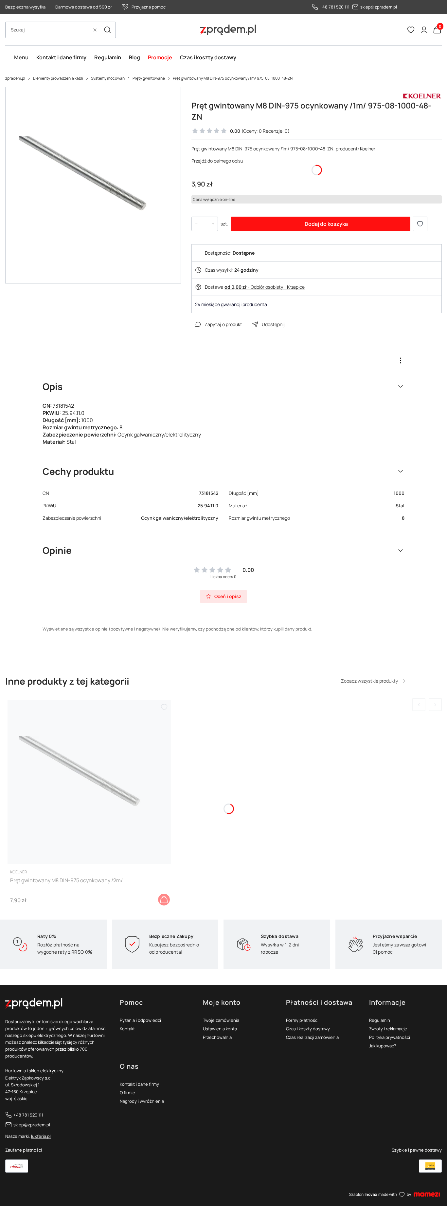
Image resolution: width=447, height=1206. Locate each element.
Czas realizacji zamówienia (312, 1037)
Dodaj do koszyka (326, 223)
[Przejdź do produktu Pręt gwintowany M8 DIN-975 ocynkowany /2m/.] (89, 782)
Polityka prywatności (389, 1037)
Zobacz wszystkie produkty (369, 681)
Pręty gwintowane (149, 78)
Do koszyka (164, 899)
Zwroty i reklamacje (388, 1029)
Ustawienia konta (220, 1029)
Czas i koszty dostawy (308, 1029)
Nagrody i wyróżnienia (142, 1101)
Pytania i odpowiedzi (140, 1020)
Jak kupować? (382, 1046)
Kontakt (127, 1029)
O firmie (127, 1093)
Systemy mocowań (108, 78)
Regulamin (379, 1020)
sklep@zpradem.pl (378, 7)
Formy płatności (302, 1020)
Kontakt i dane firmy (139, 1084)
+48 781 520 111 (334, 7)
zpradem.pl (15, 78)
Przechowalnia (217, 1037)
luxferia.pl (41, 1136)
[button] (107, 30)
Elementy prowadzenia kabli (58, 78)
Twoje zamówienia (221, 1020)
